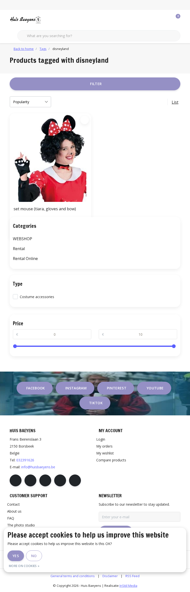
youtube (155, 388)
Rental (19, 248)
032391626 (25, 460)
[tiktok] (75, 480)
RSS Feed (132, 576)
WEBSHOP (22, 238)
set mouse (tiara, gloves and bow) (45, 209)
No (34, 555)
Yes (16, 555)
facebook (35, 388)
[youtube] (60, 480)
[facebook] (16, 480)
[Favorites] (166, 20)
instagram (76, 388)
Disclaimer (110, 576)
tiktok (96, 403)
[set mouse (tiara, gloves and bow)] (50, 157)
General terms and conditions (72, 576)
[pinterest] (45, 480)
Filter (96, 83)
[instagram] (30, 480)
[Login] (157, 20)
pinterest (116, 388)
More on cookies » (24, 566)
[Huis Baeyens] (40, 19)
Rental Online (25, 258)
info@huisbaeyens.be (38, 467)
